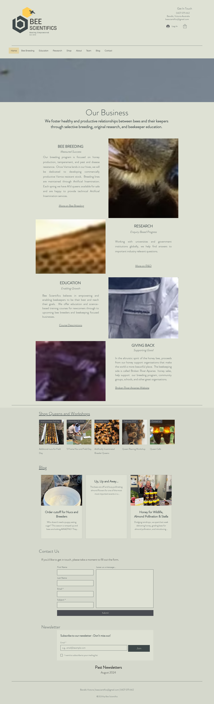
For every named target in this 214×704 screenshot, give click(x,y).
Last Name (62, 578)
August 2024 (108, 672)
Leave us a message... (106, 567)
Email (59, 589)
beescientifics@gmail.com (177, 19)
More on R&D (143, 266)
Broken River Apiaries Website (132, 388)
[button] (185, 26)
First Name (62, 567)
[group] (107, 437)
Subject (60, 600)
